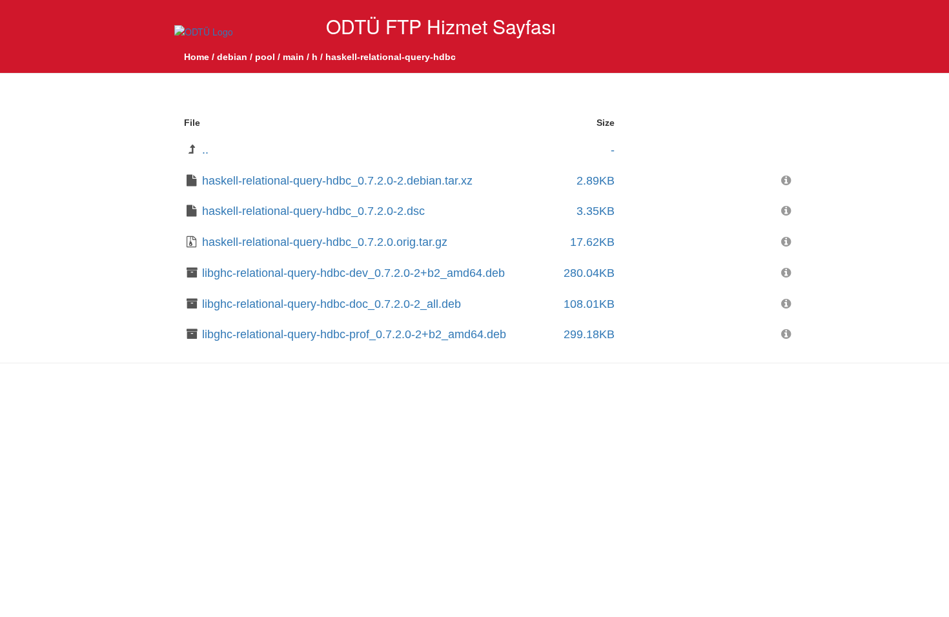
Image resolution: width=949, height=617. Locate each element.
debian (232, 57)
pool (265, 57)
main (293, 57)
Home (196, 57)
